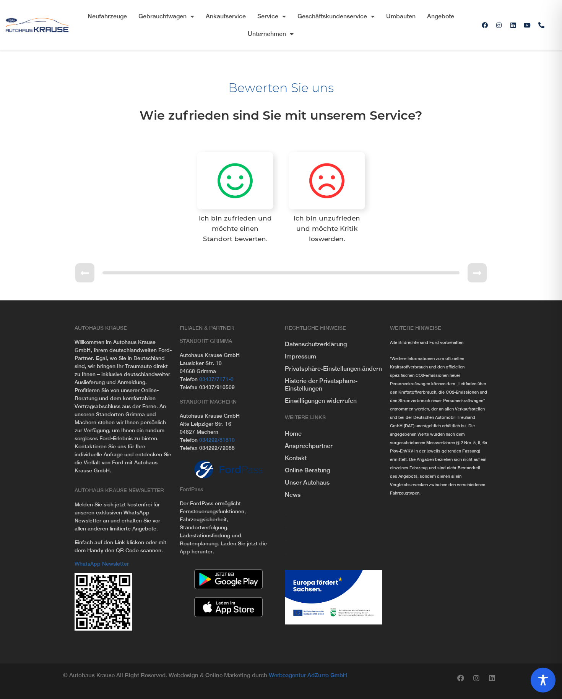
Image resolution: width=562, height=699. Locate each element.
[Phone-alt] (541, 25)
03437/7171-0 (216, 379)
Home (293, 433)
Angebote (440, 16)
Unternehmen (267, 33)
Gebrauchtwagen (162, 16)
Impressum (300, 356)
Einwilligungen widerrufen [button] (321, 400)
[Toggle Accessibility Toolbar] (543, 680)
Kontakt (296, 458)
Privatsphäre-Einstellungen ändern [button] (333, 368)
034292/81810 (217, 440)
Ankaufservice (226, 16)
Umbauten (401, 16)
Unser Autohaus (307, 482)
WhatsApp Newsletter (102, 564)
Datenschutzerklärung (316, 344)
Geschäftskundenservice (332, 16)
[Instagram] (499, 25)
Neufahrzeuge (107, 16)
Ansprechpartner (309, 445)
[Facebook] (485, 25)
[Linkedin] (513, 25)
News (292, 494)
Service (267, 16)
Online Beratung (307, 470)
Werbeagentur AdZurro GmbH (308, 675)
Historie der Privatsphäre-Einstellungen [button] (321, 384)
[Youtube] (527, 25)
